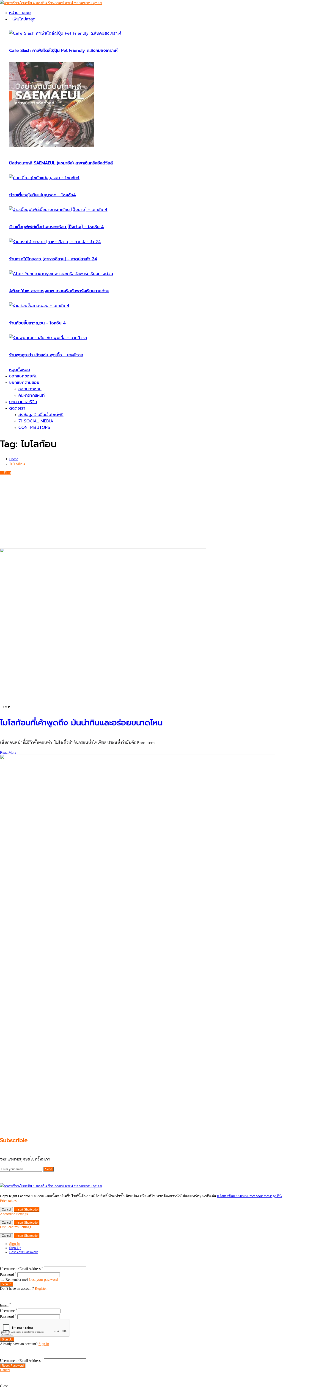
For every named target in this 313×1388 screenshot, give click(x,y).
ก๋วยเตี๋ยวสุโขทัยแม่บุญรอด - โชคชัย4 (42, 195)
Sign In (14, 1244)
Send (48, 1169)
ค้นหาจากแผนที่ (31, 395)
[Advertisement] (156, 511)
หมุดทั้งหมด (19, 369)
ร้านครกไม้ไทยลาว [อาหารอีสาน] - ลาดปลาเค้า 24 (53, 259)
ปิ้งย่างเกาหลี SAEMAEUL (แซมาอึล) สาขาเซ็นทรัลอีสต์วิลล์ (61, 163)
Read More (8, 752)
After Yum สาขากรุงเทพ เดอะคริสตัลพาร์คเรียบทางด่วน (59, 291)
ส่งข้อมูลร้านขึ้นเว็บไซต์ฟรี (40, 414)
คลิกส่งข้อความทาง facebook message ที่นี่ (249, 1196)
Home (13, 459)
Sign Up (15, 1248)
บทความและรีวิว (23, 402)
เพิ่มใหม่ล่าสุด (24, 19)
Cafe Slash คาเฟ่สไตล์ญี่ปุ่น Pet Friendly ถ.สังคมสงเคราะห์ (63, 50)
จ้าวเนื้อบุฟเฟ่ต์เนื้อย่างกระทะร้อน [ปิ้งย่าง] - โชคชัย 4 (56, 227)
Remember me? (17, 1279)
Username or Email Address (21, 1269)
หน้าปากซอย (20, 12)
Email (5, 1305)
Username (8, 1311)
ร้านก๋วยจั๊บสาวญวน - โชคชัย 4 (37, 323)
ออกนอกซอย (29, 389)
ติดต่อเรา (17, 408)
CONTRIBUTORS (34, 427)
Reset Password (13, 1365)
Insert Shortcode (27, 1209)
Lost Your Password (23, 1252)
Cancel (6, 1209)
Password (8, 1274)
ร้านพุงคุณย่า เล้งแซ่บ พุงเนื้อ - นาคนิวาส (46, 355)
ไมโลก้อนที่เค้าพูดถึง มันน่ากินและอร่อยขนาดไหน (81, 722)
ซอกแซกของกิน (23, 376)
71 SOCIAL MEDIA (35, 421)
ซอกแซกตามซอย (24, 382)
